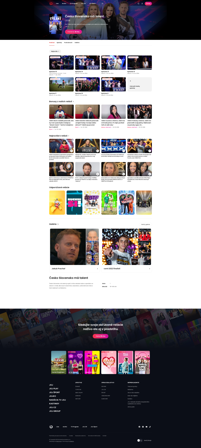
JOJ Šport (92, 3)
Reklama (130, 389)
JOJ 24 (83, 3)
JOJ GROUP (54, 411)
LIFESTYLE (78, 383)
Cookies (71, 435)
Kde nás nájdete (133, 396)
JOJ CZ (52, 407)
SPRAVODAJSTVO (107, 383)
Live (57, 3)
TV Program (74, 3)
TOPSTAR (78, 389)
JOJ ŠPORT (54, 392)
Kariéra (130, 399)
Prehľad (51, 42)
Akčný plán (131, 407)
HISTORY (78, 399)
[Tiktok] (150, 427)
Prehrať (98, 336)
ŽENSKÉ (77, 386)
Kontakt (104, 435)
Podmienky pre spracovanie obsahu (58, 435)
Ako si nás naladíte (133, 393)
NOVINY (103, 386)
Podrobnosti (68, 42)
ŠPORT (103, 393)
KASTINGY (54, 403)
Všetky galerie (145, 224)
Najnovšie (54, 51)
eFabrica (72, 441)
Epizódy (59, 42)
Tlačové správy (132, 386)
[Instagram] (143, 427)
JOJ (51, 385)
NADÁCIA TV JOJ (57, 400)
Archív (64, 3)
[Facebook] (139, 427)
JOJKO (52, 396)
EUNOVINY (104, 399)
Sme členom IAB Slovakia (94, 435)
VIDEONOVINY (105, 396)
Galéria (77, 42)
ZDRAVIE (78, 396)
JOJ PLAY (53, 388)
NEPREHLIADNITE (133, 383)
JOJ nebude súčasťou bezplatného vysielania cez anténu (138, 403)
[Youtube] (146, 427)
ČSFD (67, 20)
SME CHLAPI (79, 393)
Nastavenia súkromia (80, 435)
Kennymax (59, 441)
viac (66, 26)
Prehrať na (71, 32)
